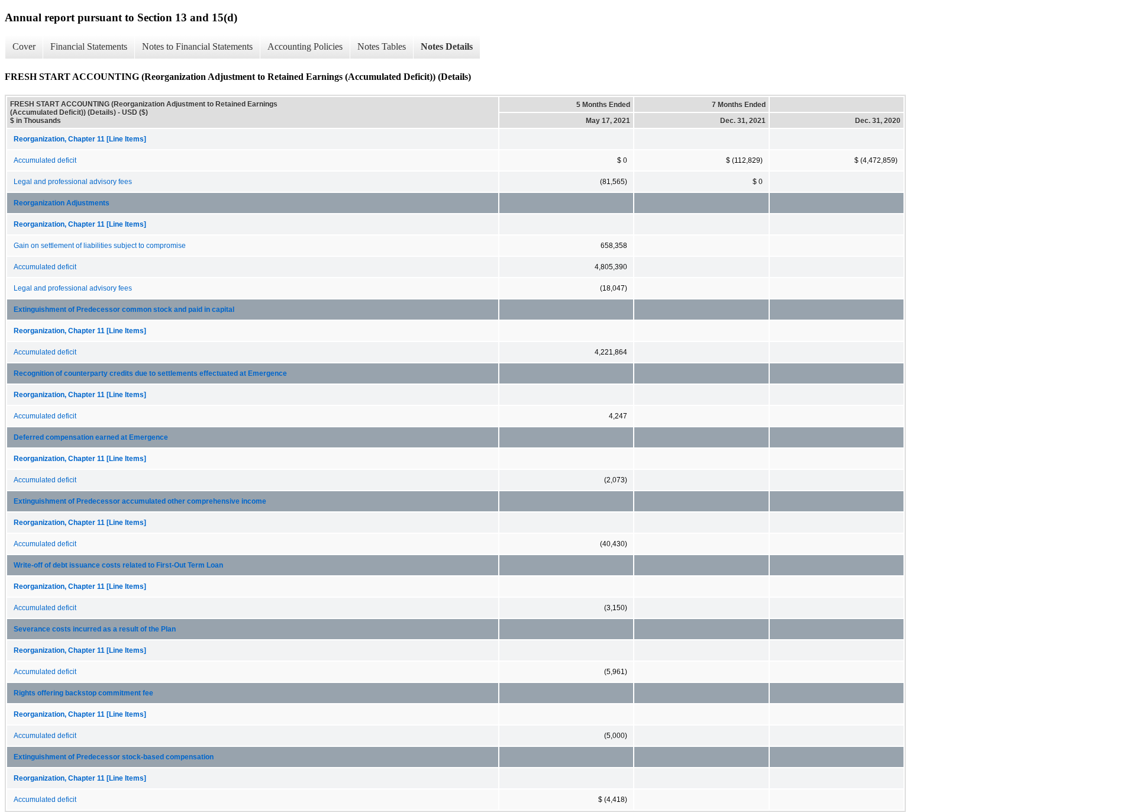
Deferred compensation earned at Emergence (91, 437)
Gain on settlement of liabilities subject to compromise (100, 245)
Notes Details (447, 46)
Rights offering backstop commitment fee (83, 693)
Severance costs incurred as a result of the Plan (95, 629)
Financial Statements (88, 46)
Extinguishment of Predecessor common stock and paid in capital (124, 309)
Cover (24, 46)
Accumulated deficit (45, 160)
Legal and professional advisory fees (73, 181)
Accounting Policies (305, 46)
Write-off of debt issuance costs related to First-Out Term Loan (118, 565)
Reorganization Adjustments (61, 203)
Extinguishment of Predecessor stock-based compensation (114, 757)
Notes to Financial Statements (197, 46)
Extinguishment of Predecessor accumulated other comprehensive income (140, 501)
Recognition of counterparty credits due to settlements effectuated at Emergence (150, 373)
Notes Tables (381, 46)
